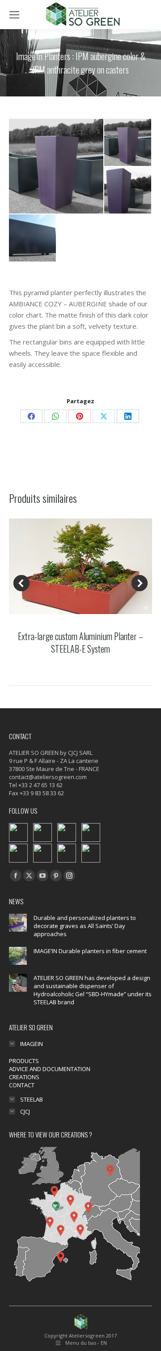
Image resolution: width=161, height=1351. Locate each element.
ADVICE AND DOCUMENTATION (49, 1069)
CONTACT (21, 1085)
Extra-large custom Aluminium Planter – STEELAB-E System (80, 642)
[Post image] (18, 923)
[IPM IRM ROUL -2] (33, 238)
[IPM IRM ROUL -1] (56, 166)
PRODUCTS (24, 1061)
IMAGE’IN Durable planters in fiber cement (90, 951)
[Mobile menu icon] (14, 14)
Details (80, 566)
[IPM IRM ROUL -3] (128, 191)
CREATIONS (24, 1077)
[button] (21, 583)
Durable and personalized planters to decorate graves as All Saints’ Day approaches (85, 926)
